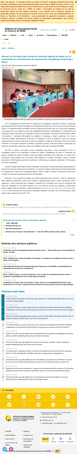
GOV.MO (8, 431)
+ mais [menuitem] (72, 234)
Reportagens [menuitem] (52, 35)
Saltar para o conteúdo (49, 30)
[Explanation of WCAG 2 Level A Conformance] (56, 451)
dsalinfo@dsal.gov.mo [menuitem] (13, 225)
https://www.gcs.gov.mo (49, 417)
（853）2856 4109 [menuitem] (11, 223)
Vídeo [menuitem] (30, 35)
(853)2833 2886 (47, 423)
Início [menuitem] (5, 35)
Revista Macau (10, 435)
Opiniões (26, 431)
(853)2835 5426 (61, 423)
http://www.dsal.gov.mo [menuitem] (13, 228)
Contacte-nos (28, 435)
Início (4, 48)
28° (73, 30)
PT (74, 52)
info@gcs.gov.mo (47, 420)
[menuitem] (13, 35)
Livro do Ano (9, 439)
